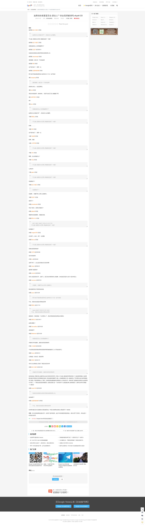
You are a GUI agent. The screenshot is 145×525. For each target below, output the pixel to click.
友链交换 (68, 515)
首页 (79, 5)
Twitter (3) (94, 24)
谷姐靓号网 (29, 5)
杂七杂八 (97, 5)
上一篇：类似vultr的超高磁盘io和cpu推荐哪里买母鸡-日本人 (43, 430)
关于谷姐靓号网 (93, 519)
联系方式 (72, 517)
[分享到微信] (60, 426)
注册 (62, 479)
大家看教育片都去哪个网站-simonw (79, 464)
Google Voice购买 (63, 519)
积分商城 (101, 2)
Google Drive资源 (86, 519)
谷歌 (79, 515)
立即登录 (55, 479)
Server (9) (94, 19)
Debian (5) (103, 22)
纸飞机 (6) (111, 19)
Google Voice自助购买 (82, 506)
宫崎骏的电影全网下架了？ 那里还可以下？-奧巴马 (71, 437)
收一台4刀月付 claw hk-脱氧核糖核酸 (39, 440)
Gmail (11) (103, 17)
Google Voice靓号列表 (63, 506)
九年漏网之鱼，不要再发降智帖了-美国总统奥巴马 (71, 440)
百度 (82, 515)
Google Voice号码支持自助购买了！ (45, 418)
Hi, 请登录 (29, 2)
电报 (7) (102, 19)
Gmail (45, 453)
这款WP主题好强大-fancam (36, 437)
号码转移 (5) (111, 22)
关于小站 (108, 2)
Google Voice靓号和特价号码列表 (36, 464)
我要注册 (35, 2)
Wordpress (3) (104, 24)
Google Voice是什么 (71, 519)
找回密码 (40, 2)
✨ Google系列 (87, 5)
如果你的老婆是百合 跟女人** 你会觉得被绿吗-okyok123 (58, 15)
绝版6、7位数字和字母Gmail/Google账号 (49, 464)
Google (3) (111, 24)
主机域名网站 (33, 9)
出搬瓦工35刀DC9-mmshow (66, 443)
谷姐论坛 (95, 2)
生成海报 (70, 426)
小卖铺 (112, 5)
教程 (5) (94, 22)
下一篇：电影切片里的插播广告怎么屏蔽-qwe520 (73, 430)
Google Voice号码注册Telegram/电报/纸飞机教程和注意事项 (65, 465)
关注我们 (114, 2)
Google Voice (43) (95, 17)
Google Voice (32, 453)
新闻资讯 (105, 5)
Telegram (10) (112, 17)
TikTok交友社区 (74, 515)
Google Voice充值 (79, 519)
